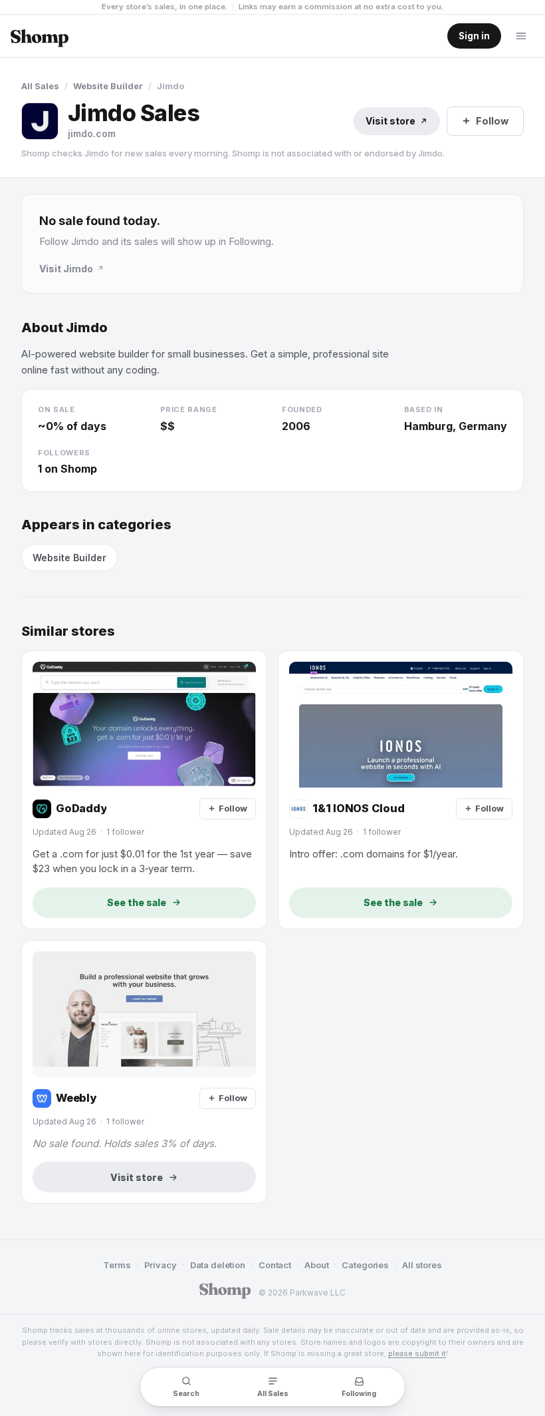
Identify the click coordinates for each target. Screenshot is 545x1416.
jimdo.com (92, 133)
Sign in (474, 36)
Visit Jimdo (66, 268)
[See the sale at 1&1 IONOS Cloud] (400, 790)
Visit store (390, 120)
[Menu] (521, 36)
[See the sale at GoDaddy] (144, 790)
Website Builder (108, 86)
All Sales (40, 86)
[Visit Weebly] (144, 1072)
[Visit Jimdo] (39, 121)
